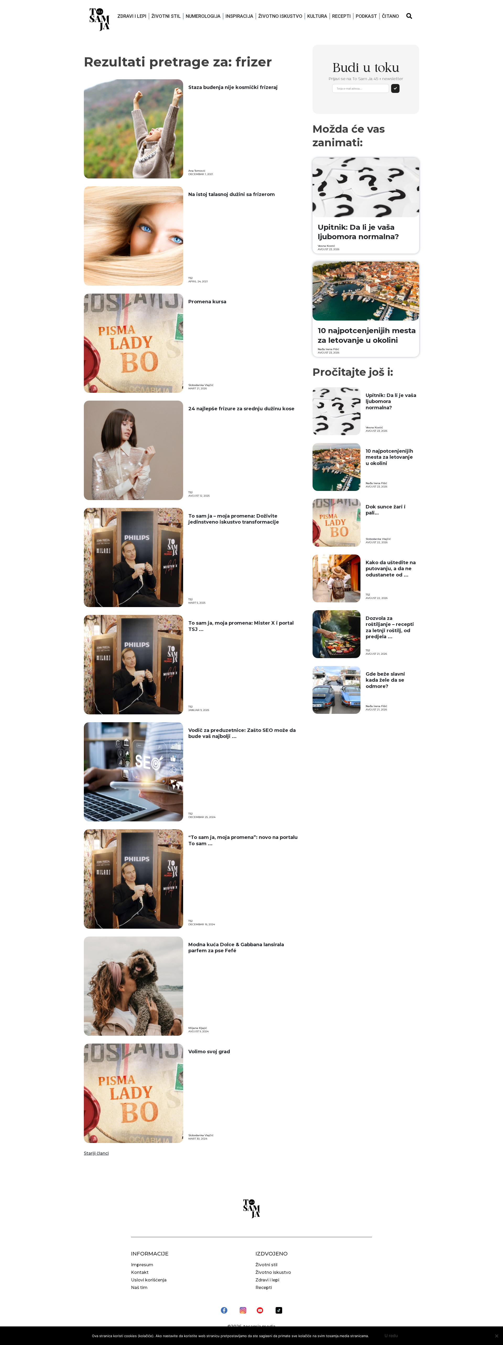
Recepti (341, 16)
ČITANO (390, 16)
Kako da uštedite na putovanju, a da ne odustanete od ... (391, 569)
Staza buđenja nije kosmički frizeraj (233, 87)
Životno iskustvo (280, 16)
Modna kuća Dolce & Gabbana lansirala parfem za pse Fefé (236, 948)
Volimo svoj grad (209, 1052)
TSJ (190, 278)
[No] (496, 1335)
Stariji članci (96, 1153)
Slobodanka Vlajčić (201, 385)
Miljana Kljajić (197, 1028)
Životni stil (166, 16)
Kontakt (140, 1272)
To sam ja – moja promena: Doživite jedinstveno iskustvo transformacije (233, 519)
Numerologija (203, 16)
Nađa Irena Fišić (328, 349)
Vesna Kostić (326, 246)
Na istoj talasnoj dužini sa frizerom (231, 194)
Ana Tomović (196, 170)
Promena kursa (207, 302)
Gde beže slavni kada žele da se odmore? (385, 680)
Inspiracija (239, 16)
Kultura (317, 16)
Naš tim (139, 1287)
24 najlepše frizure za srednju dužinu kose (242, 409)
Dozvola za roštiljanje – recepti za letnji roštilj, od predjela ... (390, 627)
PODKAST (366, 16)
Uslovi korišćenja (149, 1279)
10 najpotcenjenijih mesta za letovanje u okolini (389, 457)
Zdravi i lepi (131, 16)
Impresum (142, 1264)
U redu (391, 1335)
